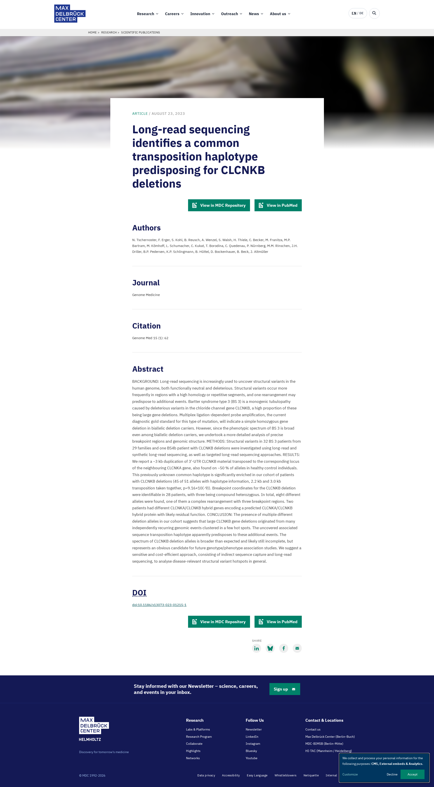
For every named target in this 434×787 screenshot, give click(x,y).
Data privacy (206, 775)
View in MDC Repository (223, 205)
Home (92, 32)
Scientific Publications (140, 32)
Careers (172, 13)
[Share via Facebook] (283, 648)
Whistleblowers (286, 775)
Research (145, 13)
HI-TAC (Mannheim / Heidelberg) (328, 751)
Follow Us (255, 720)
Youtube (251, 758)
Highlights (193, 751)
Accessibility (231, 775)
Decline (392, 774)
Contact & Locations (324, 720)
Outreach (229, 13)
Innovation (200, 13)
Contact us (313, 729)
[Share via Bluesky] (270, 648)
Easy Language (257, 775)
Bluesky (251, 751)
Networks (193, 758)
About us (278, 13)
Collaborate (194, 744)
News (254, 13)
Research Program (199, 737)
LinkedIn (252, 737)
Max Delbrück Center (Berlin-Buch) (330, 737)
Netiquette (311, 775)
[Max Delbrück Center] (70, 21)
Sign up (281, 689)
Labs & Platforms (198, 729)
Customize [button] (350, 774)
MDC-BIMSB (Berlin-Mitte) (324, 744)
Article (140, 113)
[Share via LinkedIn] (256, 648)
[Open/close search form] (374, 13)
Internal (331, 775)
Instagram (253, 744)
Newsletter (254, 729)
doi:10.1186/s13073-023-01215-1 (159, 605)
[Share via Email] (297, 648)
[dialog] (384, 767)
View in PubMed (282, 205)
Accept (412, 774)
